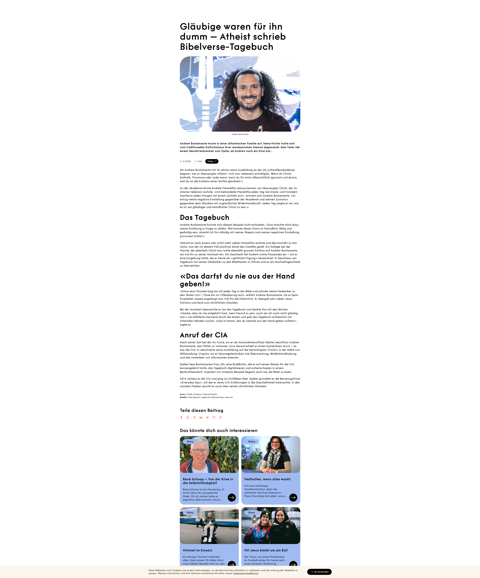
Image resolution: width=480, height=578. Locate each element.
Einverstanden (321, 572)
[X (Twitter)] (194, 417)
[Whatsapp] (187, 417)
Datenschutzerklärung (246, 573)
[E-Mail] (213, 417)
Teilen (210, 161)
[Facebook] (181, 417)
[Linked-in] (200, 417)
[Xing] (207, 417)
